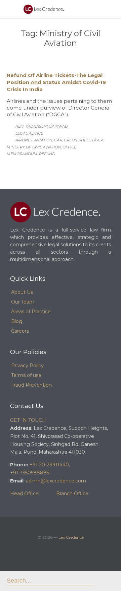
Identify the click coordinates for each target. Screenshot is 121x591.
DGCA (98, 140)
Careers (20, 331)
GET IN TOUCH (28, 420)
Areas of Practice (31, 312)
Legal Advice (29, 133)
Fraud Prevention (31, 385)
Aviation (43, 140)
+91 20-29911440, (50, 465)
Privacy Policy (27, 366)
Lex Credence (71, 537)
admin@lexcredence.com (56, 481)
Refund (47, 153)
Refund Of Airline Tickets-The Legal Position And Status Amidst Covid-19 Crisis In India (56, 82)
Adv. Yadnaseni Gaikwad (41, 126)
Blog (16, 321)
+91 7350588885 (29, 473)
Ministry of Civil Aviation (34, 147)
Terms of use (26, 375)
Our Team (22, 302)
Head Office (24, 493)
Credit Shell (77, 140)
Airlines (24, 140)
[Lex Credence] (44, 9)
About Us (22, 292)
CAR (58, 140)
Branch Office (72, 493)
